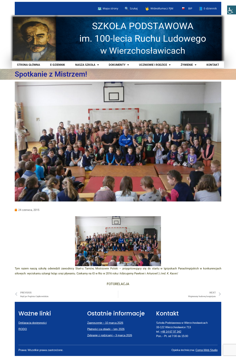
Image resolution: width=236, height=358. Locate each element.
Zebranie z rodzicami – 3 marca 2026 (109, 335)
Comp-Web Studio (206, 350)
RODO (22, 329)
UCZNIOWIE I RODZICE (153, 64)
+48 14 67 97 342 (170, 331)
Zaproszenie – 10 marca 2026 (105, 322)
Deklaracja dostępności (32, 322)
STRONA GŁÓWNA (28, 64)
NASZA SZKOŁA (85, 64)
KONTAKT (212, 64)
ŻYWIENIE (187, 64)
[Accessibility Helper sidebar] (231, 10)
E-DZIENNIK (57, 64)
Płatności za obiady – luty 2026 (105, 329)
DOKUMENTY (117, 64)
